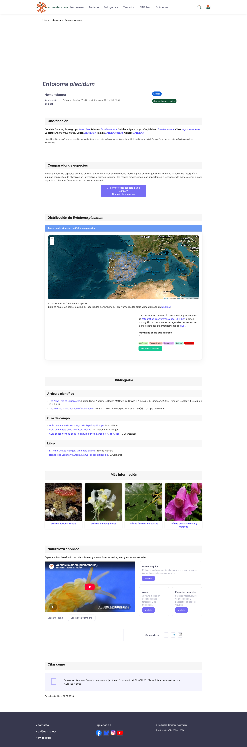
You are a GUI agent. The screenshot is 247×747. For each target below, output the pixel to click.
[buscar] (199, 7)
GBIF (182, 325)
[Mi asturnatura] (208, 7)
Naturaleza (77, 7)
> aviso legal (43, 737)
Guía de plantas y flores (103, 523)
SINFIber (145, 7)
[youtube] (120, 733)
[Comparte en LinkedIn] (173, 635)
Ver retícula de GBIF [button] (150, 348)
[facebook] (99, 733)
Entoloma (138, 132)
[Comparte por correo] (180, 635)
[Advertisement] (123, 50)
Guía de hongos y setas (164, 101)
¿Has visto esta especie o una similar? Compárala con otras (123, 190)
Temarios (129, 7)
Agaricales (90, 132)
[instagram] (113, 732)
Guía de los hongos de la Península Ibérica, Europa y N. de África (84, 433)
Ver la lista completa (81, 617)
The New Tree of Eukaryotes (64, 400)
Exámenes (162, 7)
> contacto (42, 725)
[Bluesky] (106, 733)
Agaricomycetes (191, 129)
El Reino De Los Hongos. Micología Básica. (72, 450)
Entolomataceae (114, 132)
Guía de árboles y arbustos (143, 523)
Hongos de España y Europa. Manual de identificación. (78, 454)
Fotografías (111, 7)
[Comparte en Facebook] (166, 635)
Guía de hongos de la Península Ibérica (70, 429)
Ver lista (148, 578)
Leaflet (166, 298)
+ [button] (52, 239)
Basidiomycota (109, 129)
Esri (179, 298)
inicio (44, 20)
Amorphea (84, 129)
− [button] (52, 243)
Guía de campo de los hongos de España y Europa (76, 425)
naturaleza (56, 20)
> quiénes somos (46, 731)
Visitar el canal (55, 617)
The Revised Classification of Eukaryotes (71, 408)
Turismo (94, 7)
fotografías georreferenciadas (158, 318)
